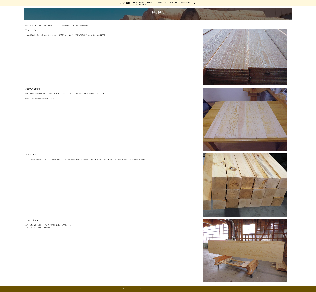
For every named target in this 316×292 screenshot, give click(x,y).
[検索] (194, 3)
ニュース (135, 2)
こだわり (135, 4)
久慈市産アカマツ (151, 2)
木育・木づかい (169, 2)
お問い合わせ (142, 4)
